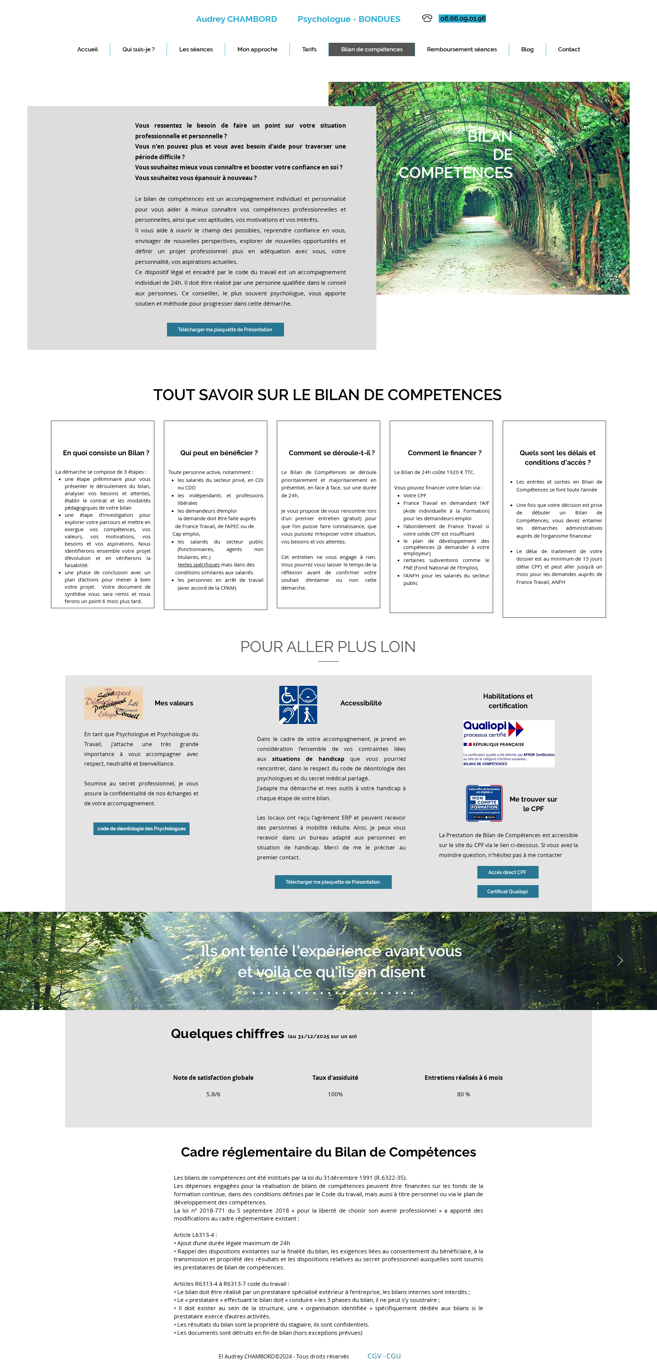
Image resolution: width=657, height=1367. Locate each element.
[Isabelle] (404, 993)
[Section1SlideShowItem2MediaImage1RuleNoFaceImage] (253, 993)
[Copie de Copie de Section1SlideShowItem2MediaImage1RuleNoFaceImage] (269, 993)
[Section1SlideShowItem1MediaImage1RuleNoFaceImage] (245, 993)
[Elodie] (412, 993)
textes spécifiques (199, 564)
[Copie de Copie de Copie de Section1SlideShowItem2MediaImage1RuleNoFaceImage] (276, 993)
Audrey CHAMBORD (247, 19)
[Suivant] (620, 961)
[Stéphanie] (397, 993)
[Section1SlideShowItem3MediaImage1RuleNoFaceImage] (261, 993)
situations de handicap (308, 759)
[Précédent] (37, 961)
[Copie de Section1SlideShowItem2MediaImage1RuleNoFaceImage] (299, 993)
